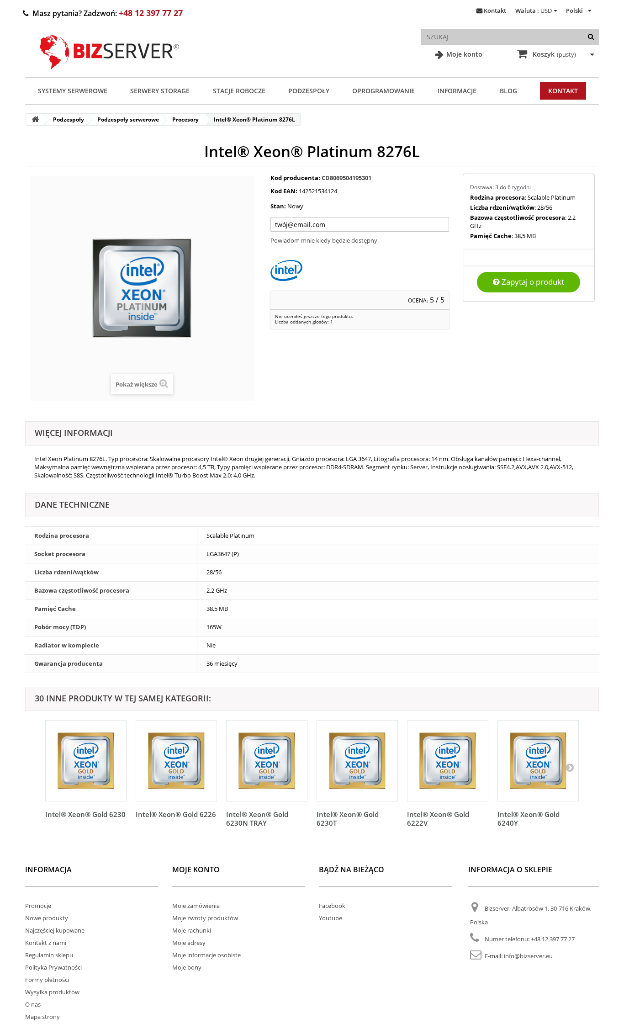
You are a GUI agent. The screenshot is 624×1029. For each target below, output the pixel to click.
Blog (508, 90)
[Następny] (569, 767)
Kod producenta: (295, 178)
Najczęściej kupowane (55, 930)
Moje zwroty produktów (205, 918)
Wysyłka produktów (52, 992)
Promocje (38, 906)
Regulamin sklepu (49, 955)
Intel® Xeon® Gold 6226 (176, 814)
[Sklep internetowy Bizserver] (109, 73)
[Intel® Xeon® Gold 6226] (176, 760)
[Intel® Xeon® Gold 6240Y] (538, 760)
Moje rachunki (191, 930)
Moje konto (463, 54)
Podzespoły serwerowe (128, 119)
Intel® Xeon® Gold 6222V (438, 818)
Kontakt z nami (45, 943)
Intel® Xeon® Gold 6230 (85, 814)
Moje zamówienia (196, 906)
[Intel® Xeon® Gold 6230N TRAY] (266, 760)
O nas (33, 1004)
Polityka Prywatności (53, 967)
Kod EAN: (283, 191)
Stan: (278, 206)
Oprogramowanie (383, 90)
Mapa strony (42, 1017)
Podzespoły (308, 90)
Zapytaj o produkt (532, 281)
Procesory (185, 119)
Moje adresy (189, 943)
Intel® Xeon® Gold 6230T (348, 818)
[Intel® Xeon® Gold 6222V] (447, 760)
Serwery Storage (160, 90)
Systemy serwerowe (72, 90)
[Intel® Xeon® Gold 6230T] (357, 760)
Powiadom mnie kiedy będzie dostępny (323, 240)
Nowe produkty (46, 918)
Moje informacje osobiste (206, 955)
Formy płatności (47, 980)
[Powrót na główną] (35, 119)
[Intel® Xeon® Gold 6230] (86, 760)
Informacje (457, 90)
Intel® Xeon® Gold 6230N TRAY (257, 818)
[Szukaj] (591, 37)
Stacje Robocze (239, 90)
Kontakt (495, 10)
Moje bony (186, 967)
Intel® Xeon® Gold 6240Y (528, 818)
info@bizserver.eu (528, 956)
